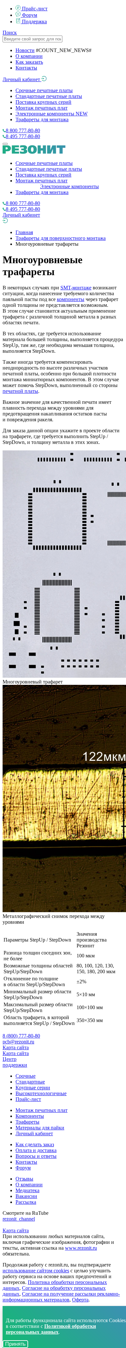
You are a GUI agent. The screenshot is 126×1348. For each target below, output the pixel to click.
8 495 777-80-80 (23, 136)
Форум (29, 15)
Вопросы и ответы (36, 1156)
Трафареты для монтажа (42, 119)
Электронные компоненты (52, 113)
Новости (25, 50)
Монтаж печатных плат (42, 108)
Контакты (26, 67)
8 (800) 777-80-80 (21, 1036)
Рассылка (26, 1202)
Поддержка (34, 21)
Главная (24, 232)
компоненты (70, 299)
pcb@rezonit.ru (18, 1041)
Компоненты (30, 1116)
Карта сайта (16, 1047)
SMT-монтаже (75, 287)
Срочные (26, 1076)
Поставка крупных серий (43, 102)
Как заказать (29, 62)
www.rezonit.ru (81, 1248)
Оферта (80, 1299)
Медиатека (27, 1190)
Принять (15, 1344)
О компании (29, 56)
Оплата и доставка (36, 1150)
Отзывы (24, 1178)
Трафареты (27, 1122)
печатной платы (20, 391)
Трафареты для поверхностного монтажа (61, 238)
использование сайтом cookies (36, 1270)
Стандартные (30, 1081)
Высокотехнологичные (41, 1093)
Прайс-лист (34, 8)
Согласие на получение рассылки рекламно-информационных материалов (61, 1296)
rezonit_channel (19, 1219)
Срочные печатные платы (44, 90)
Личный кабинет (22, 79)
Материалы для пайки (40, 1127)
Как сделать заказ (35, 1144)
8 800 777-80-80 (23, 130)
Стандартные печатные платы (49, 96)
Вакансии (26, 1196)
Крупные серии (33, 1087)
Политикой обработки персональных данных (51, 1329)
